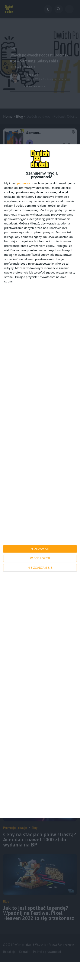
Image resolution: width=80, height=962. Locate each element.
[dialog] (40, 481)
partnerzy (23, 183)
